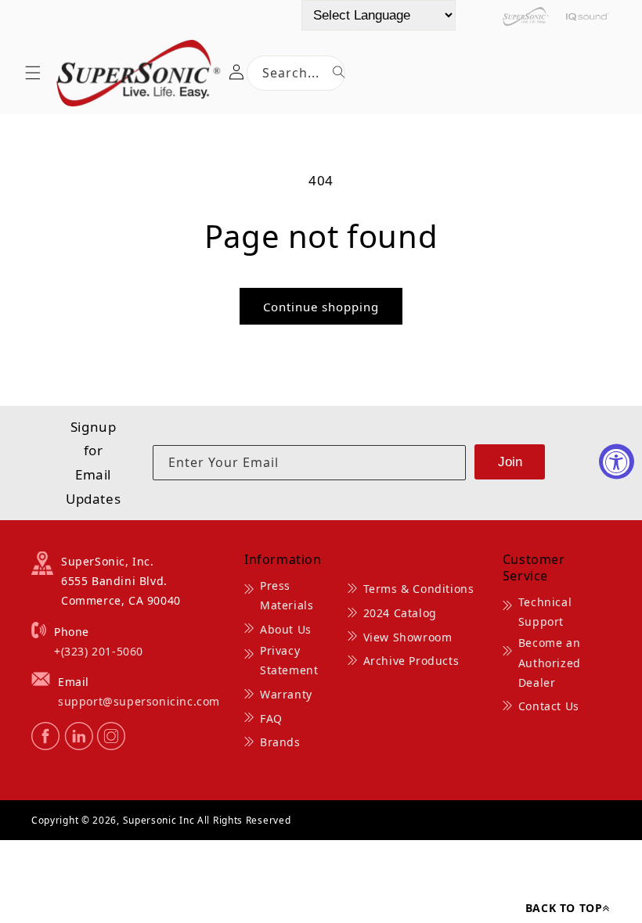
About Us (286, 629)
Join (510, 461)
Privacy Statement (289, 660)
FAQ (271, 718)
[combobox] (296, 73)
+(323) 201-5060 (98, 651)
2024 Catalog (400, 612)
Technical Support (545, 611)
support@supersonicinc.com (139, 701)
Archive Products (411, 660)
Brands (280, 741)
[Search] (339, 72)
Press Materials (286, 595)
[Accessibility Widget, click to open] (616, 461)
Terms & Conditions (418, 588)
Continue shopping (321, 306)
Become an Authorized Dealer (549, 662)
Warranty (286, 694)
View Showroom (408, 637)
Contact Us (548, 706)
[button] (33, 73)
